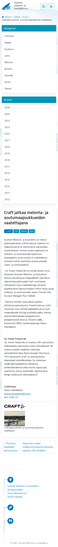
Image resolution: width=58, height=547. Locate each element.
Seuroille (8, 75)
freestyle (9, 36)
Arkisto (8, 100)
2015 (7, 179)
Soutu (25, 16)
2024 (7, 120)
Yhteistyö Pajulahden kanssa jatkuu (10, 447)
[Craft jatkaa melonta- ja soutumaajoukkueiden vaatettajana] (14, 418)
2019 (7, 153)
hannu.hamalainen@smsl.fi (17, 393)
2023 (7, 127)
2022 (7, 133)
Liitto (7, 55)
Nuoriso (8, 69)
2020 (7, 147)
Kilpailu (7, 42)
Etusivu (8, 16)
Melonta (8, 62)
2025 (7, 114)
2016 (7, 173)
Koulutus (9, 49)
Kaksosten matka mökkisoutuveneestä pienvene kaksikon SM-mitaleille (38, 447)
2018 (7, 160)
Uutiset (17, 16)
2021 (7, 140)
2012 (7, 199)
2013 (7, 193)
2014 (7, 186)
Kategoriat (10, 28)
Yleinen (7, 88)
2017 (7, 166)
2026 (7, 107)
